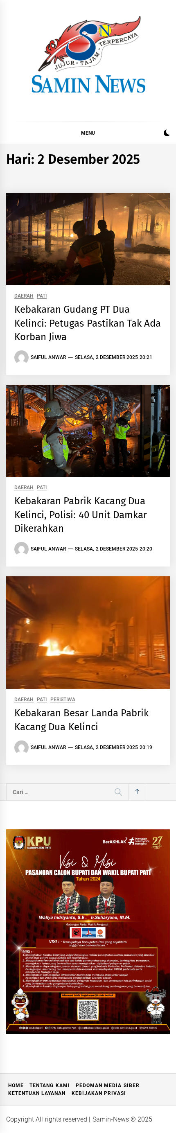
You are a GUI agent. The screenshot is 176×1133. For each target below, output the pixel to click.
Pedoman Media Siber (108, 1085)
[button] (167, 134)
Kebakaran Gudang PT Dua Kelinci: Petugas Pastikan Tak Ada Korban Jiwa (87, 323)
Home (16, 1085)
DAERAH (24, 296)
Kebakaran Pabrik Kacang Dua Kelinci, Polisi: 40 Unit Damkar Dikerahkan (80, 514)
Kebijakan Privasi (99, 1093)
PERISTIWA (62, 699)
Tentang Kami (49, 1085)
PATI (42, 296)
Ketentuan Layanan (36, 1093)
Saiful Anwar (48, 357)
